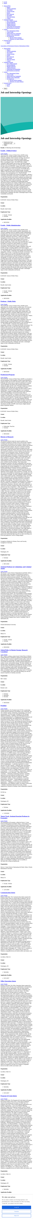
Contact (9, 18)
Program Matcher (11, 22)
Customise (16, 1211)
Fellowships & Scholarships (13, 26)
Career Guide (10, 32)
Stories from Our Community (14, 33)
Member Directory (11, 24)
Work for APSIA (11, 17)
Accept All (16, 1207)
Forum (8, 12)
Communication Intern (8, 892)
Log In (5, 2)
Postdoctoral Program (8, 374)
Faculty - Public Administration (10, 225)
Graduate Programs (8, 19)
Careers (5, 29)
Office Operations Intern (8, 981)
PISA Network (10, 14)
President (3, 705)
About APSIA (7, 6)
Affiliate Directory (11, 25)
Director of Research (7, 437)
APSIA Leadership (11, 8)
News (8, 43)
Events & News (7, 40)
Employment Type (8, 142)
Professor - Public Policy (8, 301)
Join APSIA (10, 10)
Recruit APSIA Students (16, 37)
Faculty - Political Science (9, 150)
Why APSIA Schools (12, 21)
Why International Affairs (13, 30)
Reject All (16, 1215)
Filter (5, 145)
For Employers (10, 36)
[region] (16, 1207)
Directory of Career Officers (16, 39)
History (8, 7)
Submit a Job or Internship (13, 35)
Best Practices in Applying (13, 28)
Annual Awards (10, 11)
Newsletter (9, 15)
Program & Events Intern (9, 1096)
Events (8, 42)
